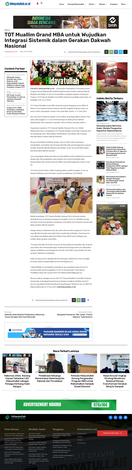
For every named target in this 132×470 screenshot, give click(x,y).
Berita (8, 74)
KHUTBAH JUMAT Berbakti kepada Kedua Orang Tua (38, 443)
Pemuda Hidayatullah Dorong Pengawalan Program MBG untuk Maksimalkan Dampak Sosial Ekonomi (82, 381)
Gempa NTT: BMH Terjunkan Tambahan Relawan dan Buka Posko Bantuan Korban (16, 111)
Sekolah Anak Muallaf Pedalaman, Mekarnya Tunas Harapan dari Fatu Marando (24, 315)
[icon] (37, 3)
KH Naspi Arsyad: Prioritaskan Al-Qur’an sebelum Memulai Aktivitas (16, 98)
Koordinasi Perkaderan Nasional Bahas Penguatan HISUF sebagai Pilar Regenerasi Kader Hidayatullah (116, 166)
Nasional (7, 30)
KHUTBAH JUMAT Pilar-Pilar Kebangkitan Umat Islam (38, 455)
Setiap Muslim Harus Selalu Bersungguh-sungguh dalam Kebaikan (62, 435)
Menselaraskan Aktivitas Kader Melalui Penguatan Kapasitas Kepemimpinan (109, 128)
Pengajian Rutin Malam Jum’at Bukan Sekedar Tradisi (62, 446)
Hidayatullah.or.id (11, 51)
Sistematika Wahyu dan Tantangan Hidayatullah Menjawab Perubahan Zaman (116, 192)
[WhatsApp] (111, 52)
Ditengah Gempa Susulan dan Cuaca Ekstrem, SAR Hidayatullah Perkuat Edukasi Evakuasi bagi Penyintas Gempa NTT (16, 82)
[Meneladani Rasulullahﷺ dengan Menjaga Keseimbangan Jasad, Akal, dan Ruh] (101, 180)
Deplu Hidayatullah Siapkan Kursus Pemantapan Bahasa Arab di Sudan (14, 461)
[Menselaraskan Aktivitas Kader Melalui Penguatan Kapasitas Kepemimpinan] (112, 111)
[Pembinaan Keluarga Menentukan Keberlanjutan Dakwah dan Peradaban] (50, 363)
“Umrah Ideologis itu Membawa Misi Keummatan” (63, 456)
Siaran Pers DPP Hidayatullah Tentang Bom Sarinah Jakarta (14, 448)
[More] (88, 300)
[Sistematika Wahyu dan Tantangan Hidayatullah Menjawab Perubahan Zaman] (101, 192)
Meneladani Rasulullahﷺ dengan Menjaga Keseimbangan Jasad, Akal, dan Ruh (116, 180)
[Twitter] (121, 52)
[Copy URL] (125, 52)
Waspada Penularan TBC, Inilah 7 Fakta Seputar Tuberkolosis (74, 315)
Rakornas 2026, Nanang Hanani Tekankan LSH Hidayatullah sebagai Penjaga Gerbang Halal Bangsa (17, 381)
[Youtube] (125, 417)
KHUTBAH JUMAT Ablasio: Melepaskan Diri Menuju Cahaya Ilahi (37, 449)
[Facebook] (116, 52)
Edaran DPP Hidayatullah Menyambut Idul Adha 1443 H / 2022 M (15, 454)
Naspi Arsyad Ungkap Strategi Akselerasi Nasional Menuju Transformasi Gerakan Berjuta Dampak (115, 381)
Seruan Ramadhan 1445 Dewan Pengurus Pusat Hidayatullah (15, 434)
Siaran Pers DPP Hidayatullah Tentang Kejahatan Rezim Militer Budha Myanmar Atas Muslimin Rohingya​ (14, 441)
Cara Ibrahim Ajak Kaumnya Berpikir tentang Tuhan (61, 451)
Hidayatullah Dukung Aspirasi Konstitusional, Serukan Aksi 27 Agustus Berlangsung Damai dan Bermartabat (116, 151)
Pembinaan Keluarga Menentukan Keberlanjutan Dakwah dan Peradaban (49, 378)
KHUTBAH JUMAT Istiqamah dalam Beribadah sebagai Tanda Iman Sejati (39, 461)
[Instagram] (115, 417)
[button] (41, 3)
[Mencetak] (106, 52)
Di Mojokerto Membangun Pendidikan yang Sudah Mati (62, 441)
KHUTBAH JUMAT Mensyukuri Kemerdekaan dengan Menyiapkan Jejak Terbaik (37, 436)
